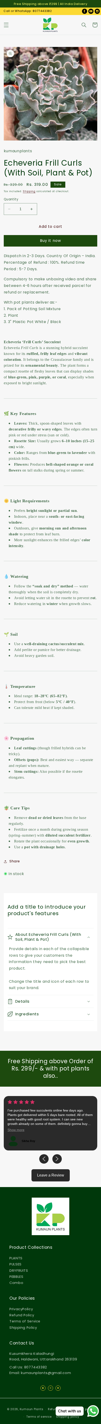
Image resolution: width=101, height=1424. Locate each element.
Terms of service (39, 1417)
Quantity (11, 199)
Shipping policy (67, 1417)
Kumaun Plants (31, 1409)
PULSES (15, 1264)
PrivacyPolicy (21, 1309)
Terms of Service (24, 1321)
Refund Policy (21, 1315)
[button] (6, 24)
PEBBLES (16, 1276)
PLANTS (16, 1258)
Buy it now (50, 240)
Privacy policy (83, 1409)
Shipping (29, 191)
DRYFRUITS (18, 1270)
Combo (16, 1282)
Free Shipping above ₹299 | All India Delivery (50, 4)
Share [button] (14, 861)
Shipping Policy (23, 1327)
